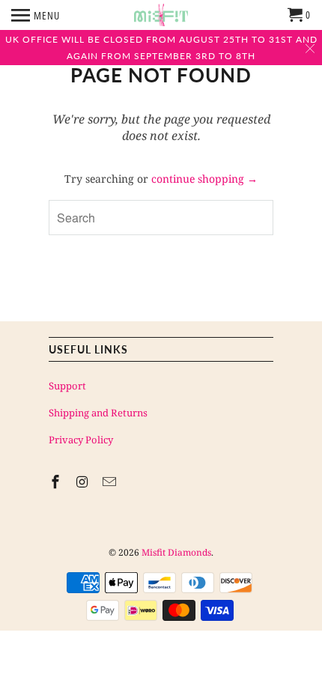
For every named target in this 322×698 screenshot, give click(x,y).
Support (67, 385)
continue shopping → (204, 179)
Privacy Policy (81, 439)
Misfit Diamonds (176, 552)
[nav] (35, 15)
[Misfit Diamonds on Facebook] (57, 482)
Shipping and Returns (98, 412)
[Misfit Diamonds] (161, 15)
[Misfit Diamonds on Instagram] (84, 482)
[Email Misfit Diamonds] (111, 482)
